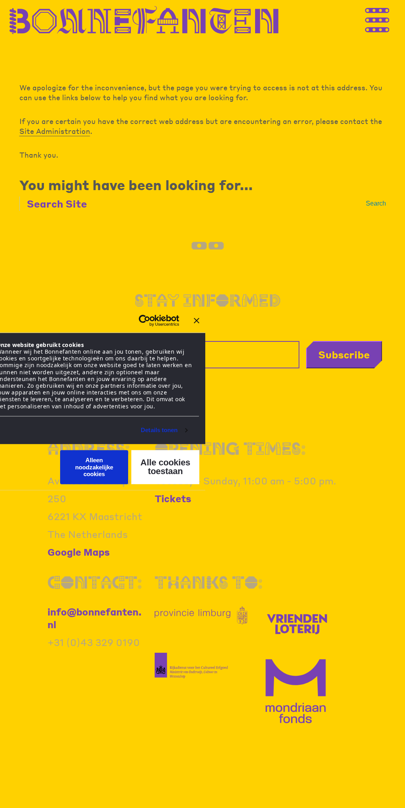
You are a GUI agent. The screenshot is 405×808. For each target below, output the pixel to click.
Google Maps (78, 552)
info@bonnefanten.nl (94, 618)
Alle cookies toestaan (165, 467)
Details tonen (159, 430)
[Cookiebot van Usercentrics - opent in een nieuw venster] (144, 320)
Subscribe (344, 354)
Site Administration (54, 130)
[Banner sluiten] (196, 320)
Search (376, 203)
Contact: (94, 582)
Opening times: (230, 448)
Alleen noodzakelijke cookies (94, 467)
